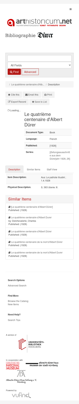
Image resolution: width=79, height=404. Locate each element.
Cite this (15, 94)
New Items (13, 304)
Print (49, 94)
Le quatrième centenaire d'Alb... (27, 84)
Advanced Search (17, 285)
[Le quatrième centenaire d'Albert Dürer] (32, 206)
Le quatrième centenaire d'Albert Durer (31, 217)
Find (15, 72)
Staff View (52, 169)
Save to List (41, 101)
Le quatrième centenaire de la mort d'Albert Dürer (37, 241)
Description (14, 169)
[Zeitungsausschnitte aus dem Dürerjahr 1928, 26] (60, 155)
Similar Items (33, 169)
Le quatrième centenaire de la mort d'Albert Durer (37, 252)
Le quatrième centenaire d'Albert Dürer (31, 231)
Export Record (18, 101)
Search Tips (14, 320)
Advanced (30, 72)
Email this (33, 94)
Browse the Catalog (18, 301)
